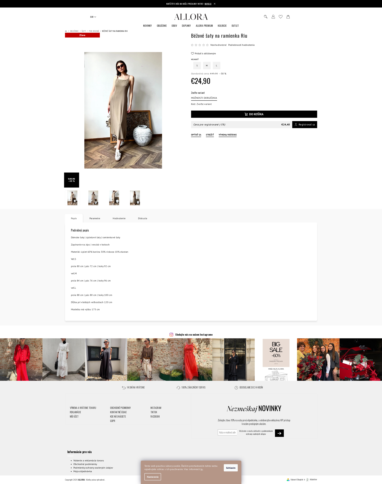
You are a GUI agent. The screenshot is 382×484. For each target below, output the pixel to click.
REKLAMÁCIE (75, 412)
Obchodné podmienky (85, 464)
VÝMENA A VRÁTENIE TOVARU (83, 408)
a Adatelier (310, 479)
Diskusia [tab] (142, 218)
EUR (91, 16)
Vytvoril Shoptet (297, 479)
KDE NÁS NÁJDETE (118, 416)
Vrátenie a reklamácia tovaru (88, 460)
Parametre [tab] (94, 218)
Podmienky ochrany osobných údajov (93, 467)
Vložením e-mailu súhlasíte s (256, 432)
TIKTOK (154, 412)
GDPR (112, 421)
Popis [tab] (74, 218)
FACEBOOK (155, 416)
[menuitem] (147, 25)
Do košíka (256, 114)
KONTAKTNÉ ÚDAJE (118, 412)
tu (202, 469)
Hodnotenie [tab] (119, 218)
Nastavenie (153, 476)
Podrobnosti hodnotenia (241, 44)
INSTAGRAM (156, 408)
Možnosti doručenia (204, 97)
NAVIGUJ (208, 3)
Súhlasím (231, 467)
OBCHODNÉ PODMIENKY (120, 408)
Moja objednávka (82, 471)
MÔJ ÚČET (74, 416)
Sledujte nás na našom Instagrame (194, 334)
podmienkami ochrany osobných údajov (259, 432)
